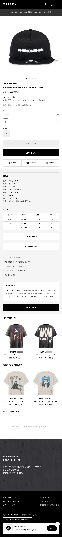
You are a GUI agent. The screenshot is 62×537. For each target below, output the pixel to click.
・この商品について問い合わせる (15, 271)
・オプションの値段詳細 (11, 258)
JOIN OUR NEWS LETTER (19, 520)
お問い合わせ (31, 153)
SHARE (13, 163)
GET (51, 528)
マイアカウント (45, 501)
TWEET (33, 163)
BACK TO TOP (31, 307)
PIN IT (51, 163)
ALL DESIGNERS (31, 247)
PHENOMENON (10, 84)
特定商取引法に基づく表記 (49, 505)
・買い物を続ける (9, 275)
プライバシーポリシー (11, 505)
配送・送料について (10, 497)
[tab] (27, 79)
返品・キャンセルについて (12, 501)
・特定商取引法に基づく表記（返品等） (17, 262)
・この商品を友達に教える (12, 266)
